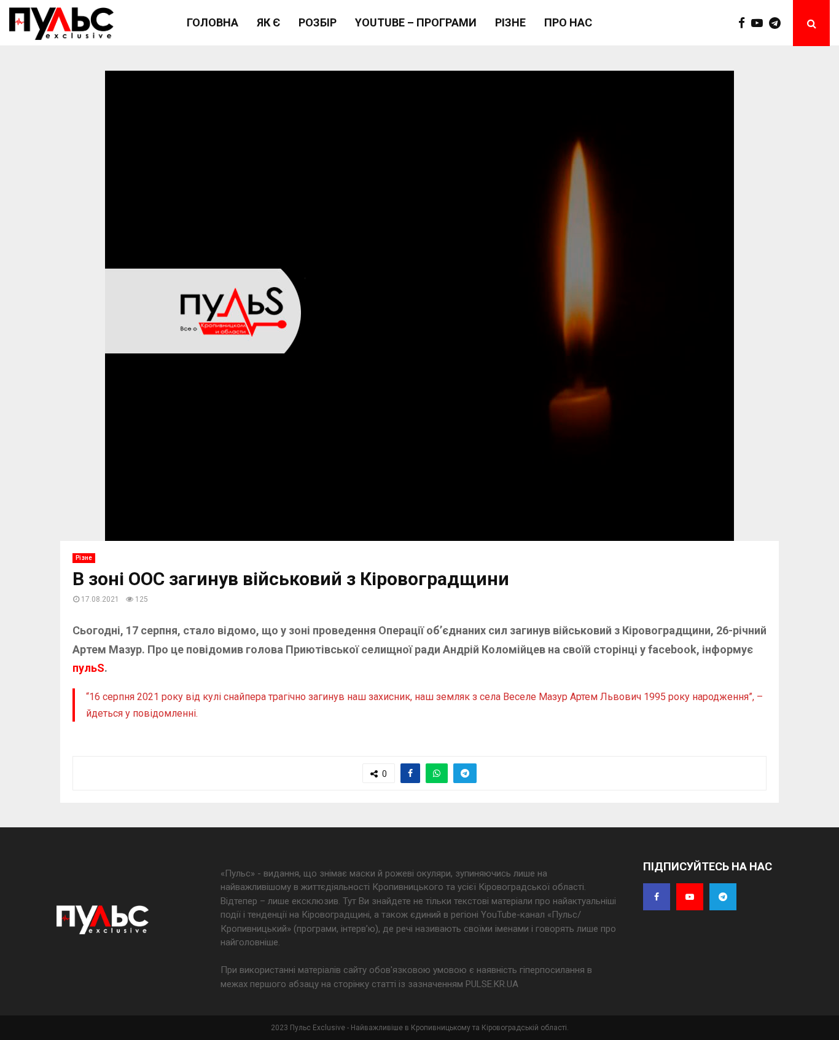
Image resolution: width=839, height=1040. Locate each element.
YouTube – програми (416, 22)
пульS (88, 667)
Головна (212, 22)
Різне (510, 22)
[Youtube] (760, 23)
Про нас (568, 22)
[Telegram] (778, 23)
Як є (268, 22)
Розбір (318, 22)
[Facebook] (744, 23)
